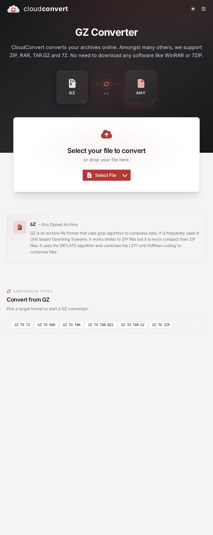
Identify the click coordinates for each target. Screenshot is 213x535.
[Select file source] (125, 175)
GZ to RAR (46, 325)
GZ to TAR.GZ (132, 325)
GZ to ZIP (161, 325)
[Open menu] (203, 9)
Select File (105, 175)
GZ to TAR (71, 325)
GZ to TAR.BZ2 (100, 325)
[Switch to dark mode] (193, 9)
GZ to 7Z (22, 325)
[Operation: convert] (106, 84)
